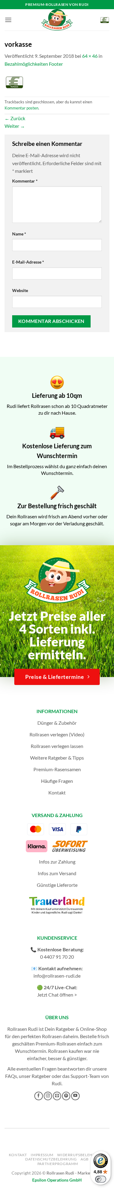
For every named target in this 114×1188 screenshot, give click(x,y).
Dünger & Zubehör (57, 723)
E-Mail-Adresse (28, 262)
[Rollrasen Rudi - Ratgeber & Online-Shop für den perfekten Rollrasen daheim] (57, 20)
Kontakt (57, 792)
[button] (8, 19)
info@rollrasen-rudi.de (57, 976)
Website (20, 290)
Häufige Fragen (57, 781)
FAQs (11, 1076)
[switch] (100, 1179)
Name (19, 233)
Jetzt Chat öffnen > (57, 994)
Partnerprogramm (57, 1163)
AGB (85, 1159)
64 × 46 (90, 56)
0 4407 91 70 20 (57, 957)
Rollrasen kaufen (65, 1051)
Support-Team (85, 1076)
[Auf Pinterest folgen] (66, 1096)
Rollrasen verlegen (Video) (57, 734)
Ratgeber (41, 1076)
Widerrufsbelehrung (80, 1155)
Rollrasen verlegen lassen (57, 746)
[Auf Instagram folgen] (48, 1096)
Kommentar (25, 180)
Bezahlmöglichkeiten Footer (34, 64)
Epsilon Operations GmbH (57, 1179)
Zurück (15, 118)
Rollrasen (52, 1036)
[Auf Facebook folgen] (38, 1096)
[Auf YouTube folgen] (75, 1096)
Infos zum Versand (57, 873)
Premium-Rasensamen (57, 769)
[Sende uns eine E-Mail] (57, 1096)
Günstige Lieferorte (57, 885)
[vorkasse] (14, 81)
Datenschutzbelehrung (51, 1159)
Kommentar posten (21, 107)
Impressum (42, 1155)
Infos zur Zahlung (57, 861)
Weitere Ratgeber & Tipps (57, 758)
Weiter (15, 126)
